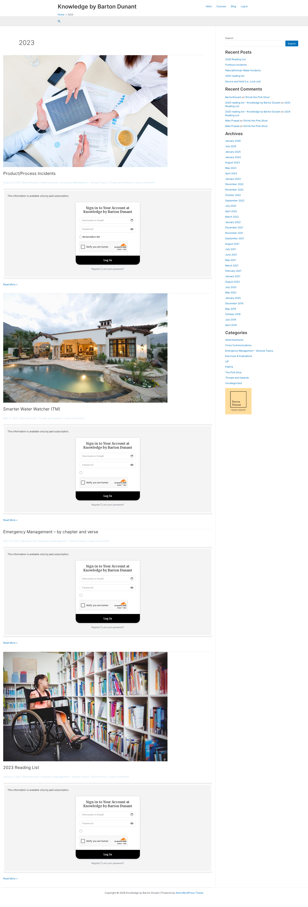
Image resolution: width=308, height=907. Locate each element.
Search (229, 38)
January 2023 (233, 178)
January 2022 (233, 222)
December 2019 (234, 303)
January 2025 (233, 151)
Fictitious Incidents (236, 64)
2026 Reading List (235, 59)
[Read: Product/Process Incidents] (85, 110)
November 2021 (234, 232)
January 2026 (233, 140)
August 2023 (232, 162)
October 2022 (233, 195)
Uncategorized (233, 383)
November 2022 (234, 189)
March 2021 (231, 265)
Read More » (10, 285)
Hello (209, 6)
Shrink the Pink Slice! (257, 97)
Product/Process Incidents (29, 173)
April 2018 (231, 325)
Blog (233, 6)
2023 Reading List (21, 767)
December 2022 (234, 184)
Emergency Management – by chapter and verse (50, 531)
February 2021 (233, 270)
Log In (244, 6)
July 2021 (230, 249)
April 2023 (231, 173)
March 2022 (232, 216)
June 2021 (231, 254)
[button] (59, 21)
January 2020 (233, 297)
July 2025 (230, 146)
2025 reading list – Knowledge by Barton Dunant (252, 102)
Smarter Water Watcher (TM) (31, 408)
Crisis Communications (238, 345)
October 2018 (232, 314)
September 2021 (234, 238)
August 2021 (232, 243)
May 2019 (230, 308)
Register (95, 269)
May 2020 (230, 292)
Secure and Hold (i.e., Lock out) (243, 81)
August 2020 (232, 281)
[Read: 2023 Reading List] (85, 706)
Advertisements (234, 339)
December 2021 (234, 227)
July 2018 (230, 319)
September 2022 (234, 200)
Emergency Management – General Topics (249, 350)
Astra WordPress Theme (189, 892)
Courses (221, 6)
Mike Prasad (232, 120)
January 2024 (233, 157)
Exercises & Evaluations (238, 356)
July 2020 (230, 287)
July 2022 (230, 205)
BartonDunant (233, 97)
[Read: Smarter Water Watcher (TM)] (85, 347)
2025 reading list (234, 75)
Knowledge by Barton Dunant (97, 6)
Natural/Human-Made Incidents (243, 70)
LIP (227, 361)
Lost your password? (113, 269)
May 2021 (230, 260)
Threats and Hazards (237, 377)
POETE (229, 366)
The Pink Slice (233, 372)
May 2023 (230, 167)
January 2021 (232, 276)
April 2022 (231, 211)
